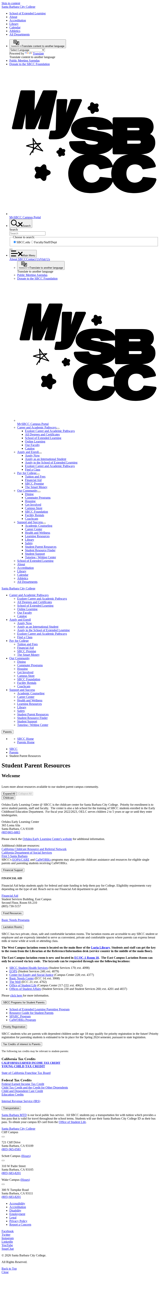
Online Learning (35, 441)
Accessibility (17, 1203)
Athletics (14, 31)
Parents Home (26, 742)
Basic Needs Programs (15, 920)
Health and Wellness (37, 532)
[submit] (10, 249)
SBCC (13, 749)
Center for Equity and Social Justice (31, 974)
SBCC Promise (34, 483)
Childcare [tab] (8, 797)
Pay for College (26, 473)
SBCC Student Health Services (28, 967)
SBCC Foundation (36, 511)
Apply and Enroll (28, 452)
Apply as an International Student (45, 459)
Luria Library (100, 947)
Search (13, 229)
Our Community (27, 490)
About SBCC (17, 259)
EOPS (13, 971)
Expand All (9, 793)
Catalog (30, 448)
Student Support (35, 553)
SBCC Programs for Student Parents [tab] (24, 1002)
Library (14, 24)
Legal (12, 1217)
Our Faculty (32, 445)
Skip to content (11, 3)
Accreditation (17, 20)
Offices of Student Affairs (25, 989)
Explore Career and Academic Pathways (50, 431)
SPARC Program (20, 1016)
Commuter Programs (38, 497)
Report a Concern (20, 1224)
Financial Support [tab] (13, 870)
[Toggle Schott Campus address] (3, 1160)
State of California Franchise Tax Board (26, 1073)
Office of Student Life (22, 985)
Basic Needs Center (21, 978)
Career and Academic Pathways (36, 427)
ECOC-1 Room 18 (86, 957)
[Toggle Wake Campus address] (3, 1184)
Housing (30, 501)
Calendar (14, 27)
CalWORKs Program (22, 1019)
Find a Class (32, 469)
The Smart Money (36, 487)
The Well (15, 981)
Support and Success (30, 522)
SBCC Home (25, 738)
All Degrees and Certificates (42, 434)
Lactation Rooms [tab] (12, 927)
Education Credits (13, 1094)
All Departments (19, 34)
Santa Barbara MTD (14, 1115)
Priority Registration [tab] (14, 1026)
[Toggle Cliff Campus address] (3, 1136)
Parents (13, 752)
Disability (15, 1210)
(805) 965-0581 (11, 1149)
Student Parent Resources (40, 546)
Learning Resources (37, 536)
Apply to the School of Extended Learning (51, 462)
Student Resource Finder (40, 550)
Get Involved (33, 504)
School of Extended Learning (27, 13)
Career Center (33, 529)
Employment (17, 1214)
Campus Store (33, 508)
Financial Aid (33, 480)
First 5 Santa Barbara (15, 856)
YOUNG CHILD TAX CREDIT (23, 1066)
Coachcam (31, 518)
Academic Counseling (38, 525)
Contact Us (33, 259)
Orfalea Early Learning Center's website (47, 839)
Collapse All (25, 793)
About (13, 17)
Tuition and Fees (35, 476)
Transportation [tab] (11, 1108)
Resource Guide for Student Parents (31, 1012)
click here (16, 995)
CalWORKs (43, 859)
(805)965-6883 (11, 832)
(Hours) (26, 1156)
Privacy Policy (18, 1221)
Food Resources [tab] (12, 913)
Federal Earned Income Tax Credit (23, 1084)
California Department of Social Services (27, 852)
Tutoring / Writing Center (40, 557)
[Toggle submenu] (58, 428)
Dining (29, 494)
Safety (29, 543)
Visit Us (45, 259)
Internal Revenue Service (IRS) (21, 1101)
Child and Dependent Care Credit (22, 1091)
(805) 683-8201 (11, 1173)
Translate (38, 53)
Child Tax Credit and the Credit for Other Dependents (35, 1087)
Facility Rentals (34, 515)
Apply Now (32, 455)
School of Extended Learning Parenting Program (39, 1009)
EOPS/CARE (20, 859)
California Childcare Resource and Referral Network (34, 849)
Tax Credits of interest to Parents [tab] (22, 1044)
